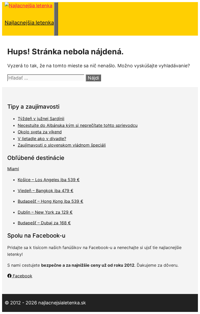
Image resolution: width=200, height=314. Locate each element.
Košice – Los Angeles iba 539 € (49, 179)
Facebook (21, 275)
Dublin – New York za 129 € (45, 212)
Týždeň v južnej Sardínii (41, 118)
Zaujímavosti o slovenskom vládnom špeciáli (62, 145)
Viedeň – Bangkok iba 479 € (45, 190)
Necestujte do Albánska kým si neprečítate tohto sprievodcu (78, 125)
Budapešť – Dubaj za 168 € (44, 222)
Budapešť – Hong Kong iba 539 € (50, 201)
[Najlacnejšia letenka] (28, 5)
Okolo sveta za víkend (40, 131)
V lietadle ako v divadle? (42, 138)
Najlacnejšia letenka (29, 22)
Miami (13, 168)
